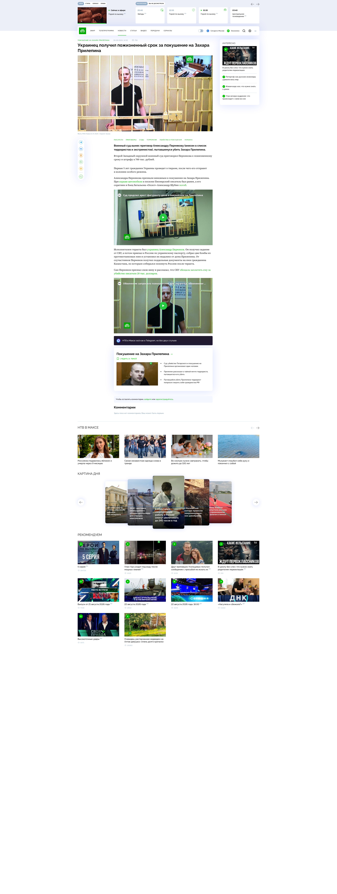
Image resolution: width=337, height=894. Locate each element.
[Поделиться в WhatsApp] (81, 162)
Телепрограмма (106, 31)
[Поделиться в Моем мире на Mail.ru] (81, 169)
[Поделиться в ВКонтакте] (81, 149)
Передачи (155, 31)
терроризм (152, 140)
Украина (189, 140)
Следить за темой (128, 359)
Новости (122, 31)
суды (141, 140)
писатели (118, 140)
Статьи (133, 31)
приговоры (131, 140)
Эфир (92, 31)
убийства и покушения (171, 140)
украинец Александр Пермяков (165, 249)
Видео (144, 31)
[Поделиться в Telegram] (81, 142)
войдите (148, 399)
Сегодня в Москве (217, 31)
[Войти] (250, 30)
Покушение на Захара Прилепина (93, 40)
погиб (182, 185)
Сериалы (168, 31)
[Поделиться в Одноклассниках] (81, 155)
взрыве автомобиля (130, 181)
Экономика (235, 31)
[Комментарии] (81, 177)
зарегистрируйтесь (164, 399)
